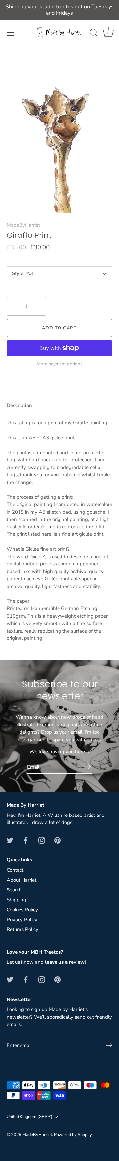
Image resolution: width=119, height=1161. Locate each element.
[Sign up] (109, 1045)
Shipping (16, 899)
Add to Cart (59, 328)
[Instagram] (41, 840)
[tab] (23, 405)
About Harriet (21, 880)
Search (14, 890)
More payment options (60, 364)
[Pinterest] (57, 840)
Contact (15, 870)
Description (19, 405)
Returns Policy (22, 929)
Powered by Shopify (73, 1135)
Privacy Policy (22, 919)
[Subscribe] (86, 766)
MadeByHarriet (23, 225)
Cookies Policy (22, 909)
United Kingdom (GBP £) (29, 1117)
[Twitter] (10, 840)
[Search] (93, 33)
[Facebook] (25, 840)
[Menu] (10, 32)
